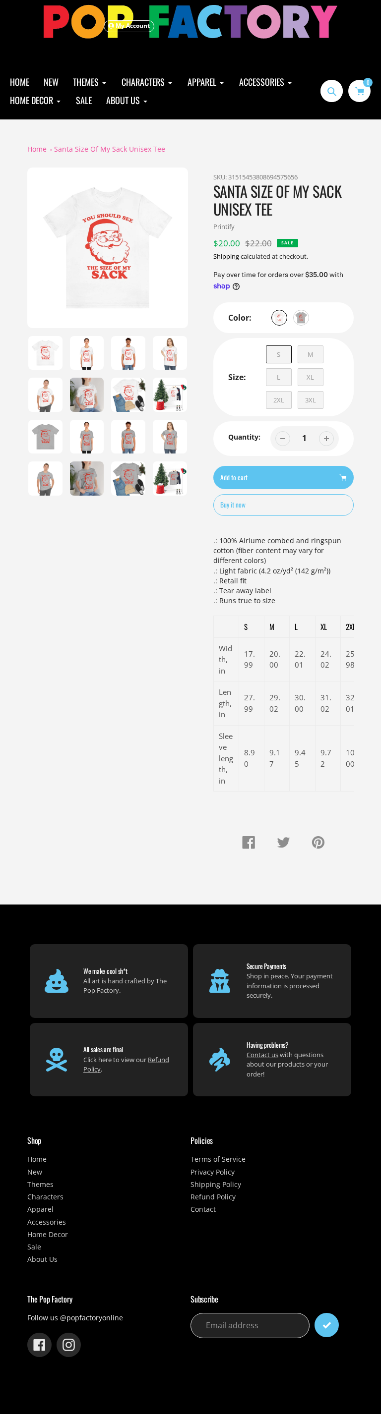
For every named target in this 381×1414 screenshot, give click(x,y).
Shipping (226, 256)
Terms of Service (218, 1159)
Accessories (46, 1222)
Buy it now (233, 504)
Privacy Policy (212, 1172)
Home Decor (47, 1234)
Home (37, 149)
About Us (42, 1259)
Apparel (40, 1209)
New (34, 1172)
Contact (203, 1209)
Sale (34, 1247)
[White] (279, 318)
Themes (40, 1184)
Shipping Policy (215, 1184)
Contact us (262, 1054)
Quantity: (244, 437)
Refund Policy (213, 1196)
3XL (310, 400)
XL (310, 377)
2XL (278, 400)
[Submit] (327, 1325)
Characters (45, 1196)
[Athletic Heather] (301, 318)
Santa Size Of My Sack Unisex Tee (109, 149)
